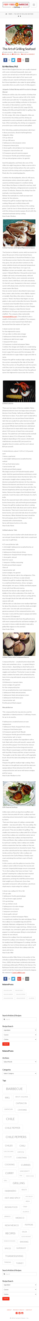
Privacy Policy (18, 1310)
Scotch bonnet (26, 1236)
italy (25, 1207)
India (28, 1201)
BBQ (7, 1097)
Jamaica (7, 1216)
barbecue (14, 1089)
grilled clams (8, 990)
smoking (24, 1242)
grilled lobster (8, 994)
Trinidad (7, 1262)
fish (21, 1175)
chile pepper (12, 1128)
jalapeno (31, 998)
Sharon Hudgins (9, 1241)
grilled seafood (8, 998)
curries (25, 1165)
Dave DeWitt (25, 1171)
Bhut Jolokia (21, 1097)
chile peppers (16, 1137)
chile (10, 1119)
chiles (9, 1145)
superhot (21, 1248)
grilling (19, 1183)
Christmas (21, 1158)
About (9, 1310)
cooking (10, 1164)
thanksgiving (14, 1255)
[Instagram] (22, 1313)
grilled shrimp (20, 998)
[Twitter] (19, 1313)
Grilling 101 (7, 54)
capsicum (8, 1109)
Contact (29, 1310)
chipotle (20, 1152)
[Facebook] (17, 1313)
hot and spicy (12, 1198)
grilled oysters (20, 994)
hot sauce (29, 1196)
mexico (20, 1217)
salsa (24, 1232)
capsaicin (21, 1103)
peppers (29, 1225)
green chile (30, 1176)
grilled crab (19, 990)
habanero (10, 1191)
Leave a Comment (29, 54)
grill (5, 1180)
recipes (10, 1233)
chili (22, 1145)
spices (8, 1248)
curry (9, 1173)
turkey (20, 1263)
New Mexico (12, 1225)
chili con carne (8, 1151)
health (24, 1190)
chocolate (8, 1157)
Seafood (16, 54)
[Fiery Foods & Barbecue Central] (15, 4)
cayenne (22, 1110)
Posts (10, 14)
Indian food (11, 1207)
